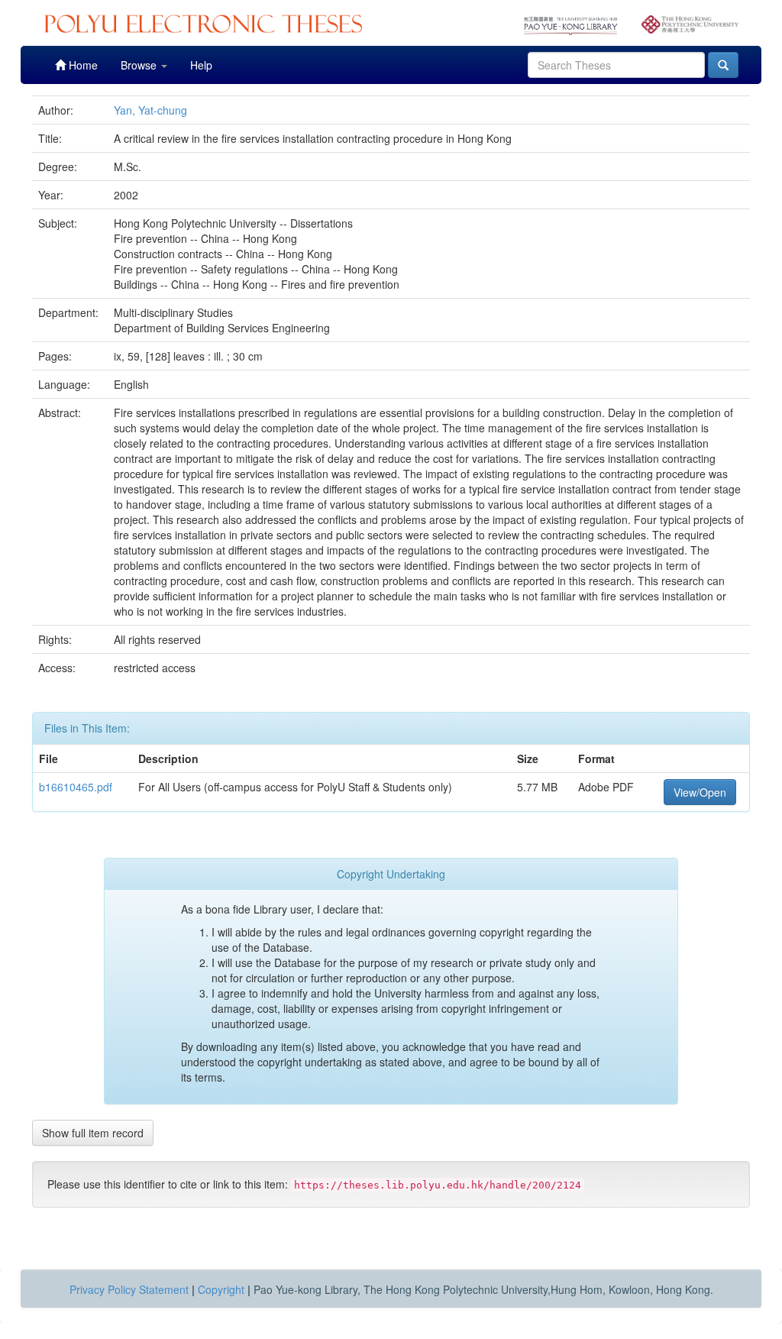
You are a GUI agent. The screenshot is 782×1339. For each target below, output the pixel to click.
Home (82, 65)
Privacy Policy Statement (129, 1289)
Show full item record (93, 1132)
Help (201, 65)
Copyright (221, 1289)
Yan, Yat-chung (150, 110)
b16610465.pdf (75, 786)
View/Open (700, 792)
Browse (140, 65)
